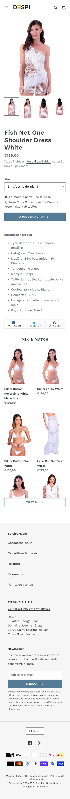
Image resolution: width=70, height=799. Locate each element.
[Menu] (6, 7)
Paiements (16, 574)
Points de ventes (20, 584)
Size (7, 179)
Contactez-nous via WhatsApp (29, 608)
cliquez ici (13, 709)
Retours (14, 564)
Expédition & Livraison (24, 553)
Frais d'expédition (38, 161)
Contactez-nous (20, 543)
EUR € (33, 731)
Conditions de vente (36, 776)
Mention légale (14, 776)
